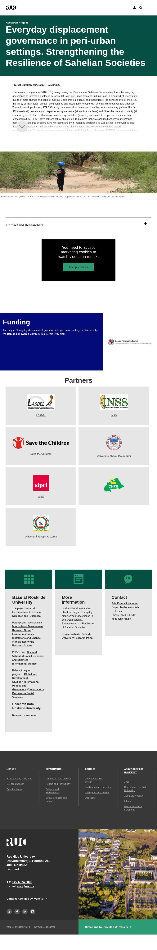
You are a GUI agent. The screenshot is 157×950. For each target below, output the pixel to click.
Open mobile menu (148, 8)
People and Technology (58, 784)
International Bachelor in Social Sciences (28, 693)
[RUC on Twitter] (9, 911)
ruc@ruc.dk (25, 886)
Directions (90, 798)
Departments (53, 769)
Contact (90, 769)
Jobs (126, 782)
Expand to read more (22, 126)
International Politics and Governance (25, 685)
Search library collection (19, 778)
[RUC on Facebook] (17, 911)
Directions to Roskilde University (106, 926)
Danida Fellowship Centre (22, 333)
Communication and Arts (58, 778)
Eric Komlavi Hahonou (125, 603)
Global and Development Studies (24, 678)
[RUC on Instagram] (32, 911)
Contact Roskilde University (25, 898)
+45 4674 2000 (22, 882)
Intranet (128, 801)
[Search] (140, 7)
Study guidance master (97, 792)
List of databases (15, 784)
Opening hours (14, 789)
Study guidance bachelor (98, 787)
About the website (133, 795)
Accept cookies (78, 267)
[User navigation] (134, 8)
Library (11, 769)
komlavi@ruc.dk (121, 618)
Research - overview (24, 715)
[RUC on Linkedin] (25, 911)
